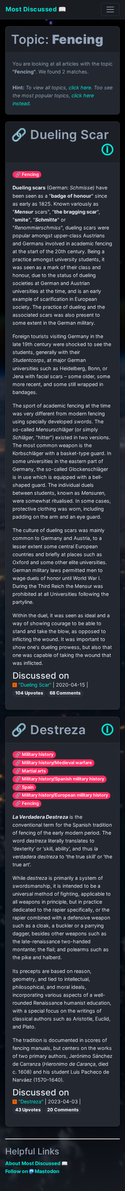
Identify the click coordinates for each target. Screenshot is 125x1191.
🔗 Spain (24, 787)
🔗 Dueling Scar (60, 134)
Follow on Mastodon (32, 1171)
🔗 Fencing (27, 174)
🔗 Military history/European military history (61, 795)
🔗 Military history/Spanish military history (59, 778)
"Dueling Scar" (35, 685)
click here (80, 87)
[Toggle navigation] (110, 9)
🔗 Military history (34, 754)
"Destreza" (31, 1101)
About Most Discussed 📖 (36, 1163)
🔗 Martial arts (30, 771)
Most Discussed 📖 (36, 9)
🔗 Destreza (48, 729)
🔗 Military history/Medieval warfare (53, 762)
